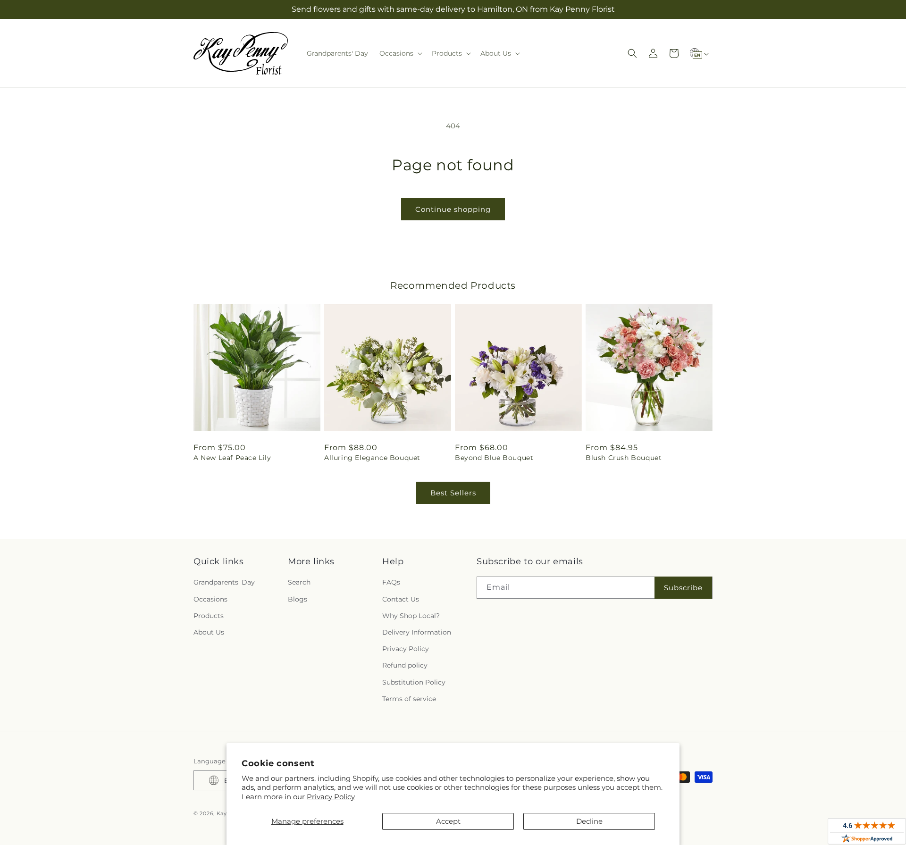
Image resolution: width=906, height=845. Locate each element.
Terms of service (409, 698)
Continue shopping (453, 209)
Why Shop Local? (411, 615)
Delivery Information (416, 632)
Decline (589, 821)
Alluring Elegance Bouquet (372, 457)
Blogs (297, 599)
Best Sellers (453, 492)
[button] (400, 53)
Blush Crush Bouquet (624, 457)
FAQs (391, 582)
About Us (208, 632)
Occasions (210, 599)
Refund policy (405, 665)
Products (208, 615)
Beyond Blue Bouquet (494, 457)
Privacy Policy (331, 796)
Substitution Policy (413, 682)
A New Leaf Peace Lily (232, 457)
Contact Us (400, 599)
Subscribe (683, 587)
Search (299, 582)
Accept (448, 821)
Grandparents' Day (224, 582)
